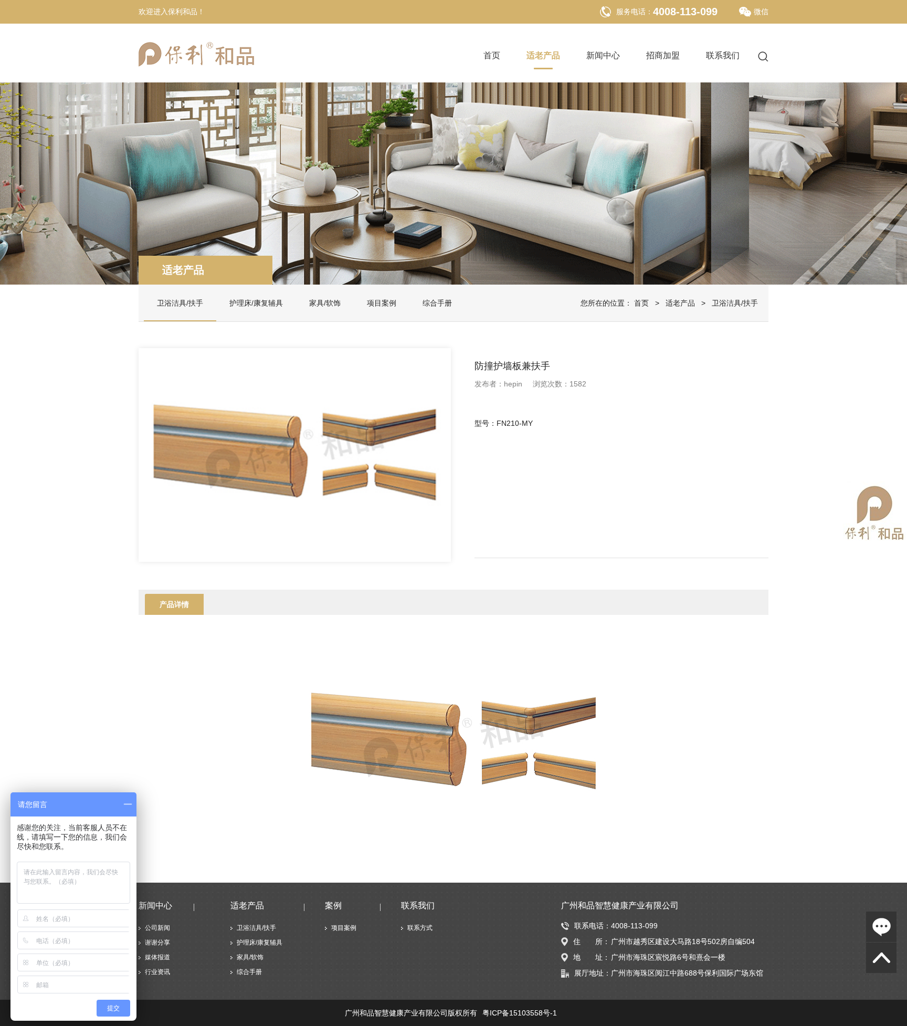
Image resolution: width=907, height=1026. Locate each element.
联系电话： (592, 926)
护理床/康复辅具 (256, 303)
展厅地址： (592, 973)
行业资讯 (157, 972)
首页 (491, 55)
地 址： (591, 957)
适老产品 (543, 55)
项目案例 (381, 303)
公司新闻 (157, 927)
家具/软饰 (325, 303)
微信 (761, 11)
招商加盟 (663, 55)
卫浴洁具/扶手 (180, 303)
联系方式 (420, 927)
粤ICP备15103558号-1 (519, 1013)
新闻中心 (603, 55)
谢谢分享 (157, 942)
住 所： (591, 941)
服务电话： (634, 11)
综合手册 (437, 303)
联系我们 (723, 55)
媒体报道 (157, 957)
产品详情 (174, 604)
